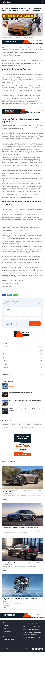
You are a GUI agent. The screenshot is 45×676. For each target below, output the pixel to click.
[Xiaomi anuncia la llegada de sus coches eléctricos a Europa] (22, 514)
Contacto (5, 628)
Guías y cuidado (7, 636)
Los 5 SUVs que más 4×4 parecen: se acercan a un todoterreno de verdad (25, 400)
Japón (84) (23, 427)
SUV (4, 357)
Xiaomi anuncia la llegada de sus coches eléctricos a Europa (21, 527)
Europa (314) (5, 424)
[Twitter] (36, 649)
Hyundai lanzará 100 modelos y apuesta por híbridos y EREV (21, 562)
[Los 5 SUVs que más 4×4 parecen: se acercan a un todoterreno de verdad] (5, 403)
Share (4, 294)
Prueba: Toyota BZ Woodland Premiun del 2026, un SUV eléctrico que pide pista (22, 490)
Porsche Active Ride (10, 290)
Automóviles (9, 5)
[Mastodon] (41, 649)
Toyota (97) (5, 427)
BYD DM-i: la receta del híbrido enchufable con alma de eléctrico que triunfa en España (25, 409)
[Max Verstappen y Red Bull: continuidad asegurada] (5, 394)
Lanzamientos (6, 346)
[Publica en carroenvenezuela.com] (22, 42)
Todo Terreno (6, 360)
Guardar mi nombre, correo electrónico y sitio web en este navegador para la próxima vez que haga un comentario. (15, 323)
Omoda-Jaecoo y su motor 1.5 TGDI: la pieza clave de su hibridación (24, 383)
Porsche (5, 290)
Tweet (10, 294)
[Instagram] (38, 649)
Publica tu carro (7, 631)
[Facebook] (33, 649)
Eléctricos (5, 350)
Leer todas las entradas (6, 416)
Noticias (3, 5)
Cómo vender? (6, 625)
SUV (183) (28, 424)
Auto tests (5, 353)
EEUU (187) (21, 424)
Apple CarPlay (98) (37, 424)
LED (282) (14, 424)
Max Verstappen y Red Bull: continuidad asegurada (20, 392)
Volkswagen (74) (32, 427)
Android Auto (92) (14, 427)
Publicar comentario (35, 323)
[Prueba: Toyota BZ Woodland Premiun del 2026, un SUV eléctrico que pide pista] (22, 477)
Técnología (31, 37)
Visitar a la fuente (13, 283)
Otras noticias (6, 371)
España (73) (5, 429)
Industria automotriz (7, 374)
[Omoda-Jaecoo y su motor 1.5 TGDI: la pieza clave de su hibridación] (5, 386)
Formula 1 (5, 364)
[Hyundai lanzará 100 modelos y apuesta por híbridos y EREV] (22, 549)
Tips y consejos (6, 634)
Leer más (11, 386)
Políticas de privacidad (8, 639)
